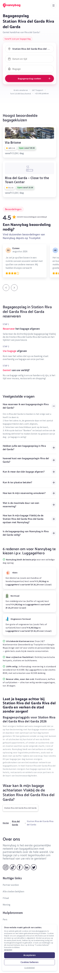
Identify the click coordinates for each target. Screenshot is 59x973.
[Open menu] (53, 5)
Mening (6, 904)
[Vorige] (6, 287)
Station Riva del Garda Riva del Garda (20, 808)
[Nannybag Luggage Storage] (14, 5)
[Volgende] (14, 287)
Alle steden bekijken (13, 891)
